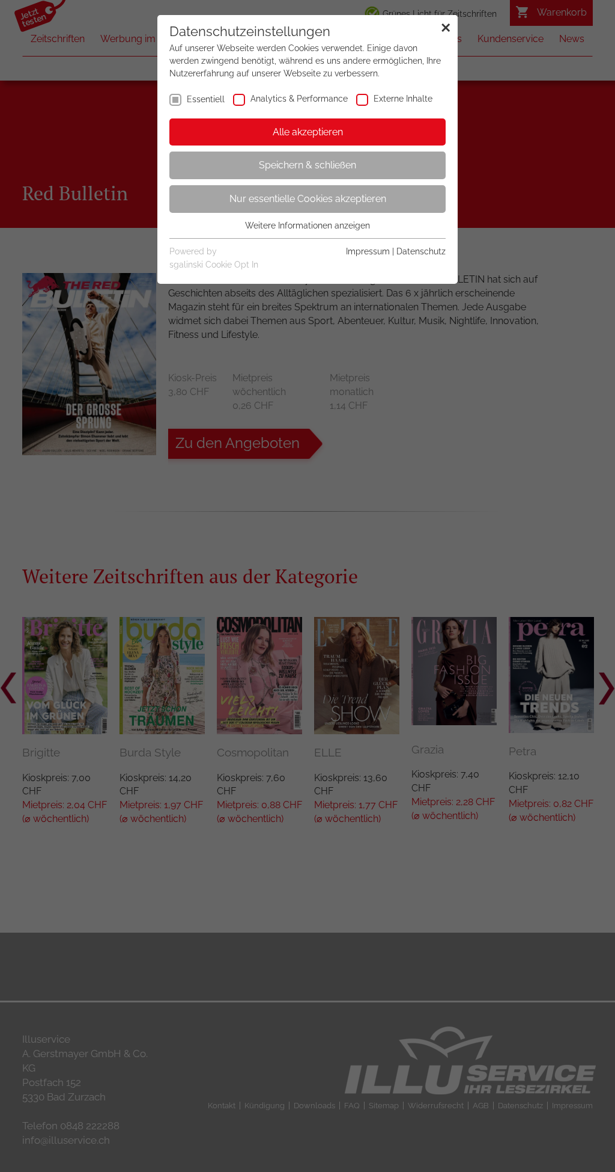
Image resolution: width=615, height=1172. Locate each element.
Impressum (368, 251)
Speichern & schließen (307, 165)
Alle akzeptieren (308, 132)
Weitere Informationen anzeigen (307, 225)
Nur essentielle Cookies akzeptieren (307, 198)
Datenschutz (421, 251)
